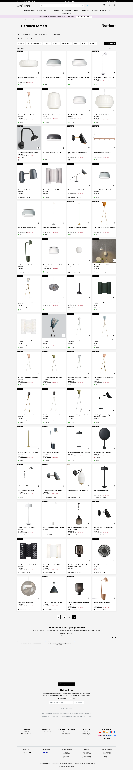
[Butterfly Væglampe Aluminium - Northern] (54, 181)
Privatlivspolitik (66, 756)
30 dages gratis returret (86, 733)
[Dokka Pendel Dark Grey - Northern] (54, 593)
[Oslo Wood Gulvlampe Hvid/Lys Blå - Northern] (104, 331)
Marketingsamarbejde (86, 757)
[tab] (21, 43)
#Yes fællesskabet (86, 752)
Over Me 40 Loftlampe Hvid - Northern (78, 77)
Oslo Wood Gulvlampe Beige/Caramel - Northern (104, 228)
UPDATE (84, 16)
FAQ (26, 734)
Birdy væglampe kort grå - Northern (53, 490)
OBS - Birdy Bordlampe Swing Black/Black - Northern (102, 415)
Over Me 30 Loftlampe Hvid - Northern (78, 114)
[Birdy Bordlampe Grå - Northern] (79, 181)
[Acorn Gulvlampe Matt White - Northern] (29, 519)
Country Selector (66, 757)
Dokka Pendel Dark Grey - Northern (52, 602)
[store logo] (24, 5)
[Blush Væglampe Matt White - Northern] (104, 256)
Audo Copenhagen (107, 752)
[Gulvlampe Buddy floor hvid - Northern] (54, 519)
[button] (38, 73)
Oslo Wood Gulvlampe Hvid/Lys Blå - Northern (104, 340)
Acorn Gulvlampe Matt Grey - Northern (79, 452)
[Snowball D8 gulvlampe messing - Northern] (79, 219)
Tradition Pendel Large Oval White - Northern (27, 78)
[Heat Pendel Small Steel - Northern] (54, 294)
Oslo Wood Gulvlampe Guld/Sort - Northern (27, 415)
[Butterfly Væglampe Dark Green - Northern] (104, 294)
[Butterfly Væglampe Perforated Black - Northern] (29, 556)
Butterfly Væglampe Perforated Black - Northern (28, 565)
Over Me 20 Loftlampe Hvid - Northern (53, 265)
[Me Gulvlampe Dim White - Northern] (104, 69)
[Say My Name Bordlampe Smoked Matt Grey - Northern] (79, 593)
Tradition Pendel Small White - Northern (102, 115)
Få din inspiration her (66, 684)
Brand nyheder (87, 754)
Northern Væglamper (42, 34)
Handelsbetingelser (66, 754)
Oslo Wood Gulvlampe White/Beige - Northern (28, 378)
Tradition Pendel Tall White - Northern (53, 114)
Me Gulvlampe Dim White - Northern (104, 77)
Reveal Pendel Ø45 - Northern (26, 602)
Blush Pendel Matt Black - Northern (78, 302)
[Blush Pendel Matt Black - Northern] (79, 294)
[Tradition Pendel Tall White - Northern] (54, 106)
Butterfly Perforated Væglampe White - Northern (28, 340)
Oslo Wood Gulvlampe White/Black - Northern (53, 415)
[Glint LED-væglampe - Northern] (104, 556)
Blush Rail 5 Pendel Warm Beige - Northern (103, 153)
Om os (66, 752)
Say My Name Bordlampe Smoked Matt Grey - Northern (79, 603)
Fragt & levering (66, 731)
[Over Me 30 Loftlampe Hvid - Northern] (79, 106)
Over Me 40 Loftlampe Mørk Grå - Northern (52, 153)
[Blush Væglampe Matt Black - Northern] (29, 144)
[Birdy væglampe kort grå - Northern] (54, 481)
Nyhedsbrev (86, 731)
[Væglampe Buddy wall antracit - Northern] (29, 181)
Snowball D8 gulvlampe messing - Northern (77, 228)
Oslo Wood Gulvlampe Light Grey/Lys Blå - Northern (78, 378)
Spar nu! (73, 16)
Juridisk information (66, 753)
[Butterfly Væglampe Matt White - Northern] (54, 556)
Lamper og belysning (21, 19)
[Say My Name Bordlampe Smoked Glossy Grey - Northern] (79, 556)
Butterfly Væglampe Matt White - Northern (52, 565)
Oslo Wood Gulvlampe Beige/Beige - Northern (27, 115)
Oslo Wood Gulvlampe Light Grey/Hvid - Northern (78, 340)
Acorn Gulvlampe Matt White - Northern (26, 528)
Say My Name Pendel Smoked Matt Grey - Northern (77, 528)
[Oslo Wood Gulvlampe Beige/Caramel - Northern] (104, 219)
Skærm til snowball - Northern (76, 265)
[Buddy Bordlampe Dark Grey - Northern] (54, 444)
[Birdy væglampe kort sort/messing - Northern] (79, 144)
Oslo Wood (56, 34)
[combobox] (62, 5)
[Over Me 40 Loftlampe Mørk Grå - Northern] (54, 144)
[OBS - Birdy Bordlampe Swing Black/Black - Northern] (104, 406)
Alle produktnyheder (107, 757)
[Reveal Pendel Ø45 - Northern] (29, 593)
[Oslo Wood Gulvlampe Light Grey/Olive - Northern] (79, 406)
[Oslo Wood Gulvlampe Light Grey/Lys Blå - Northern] (79, 369)
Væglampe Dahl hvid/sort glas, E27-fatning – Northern (78, 491)
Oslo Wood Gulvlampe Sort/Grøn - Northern (52, 340)
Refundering (66, 734)
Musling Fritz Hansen (107, 753)
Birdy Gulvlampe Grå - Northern (26, 490)
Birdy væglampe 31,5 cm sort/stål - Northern (103, 528)
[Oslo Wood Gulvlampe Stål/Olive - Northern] (54, 369)
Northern (31, 19)
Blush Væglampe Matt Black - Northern (28, 152)
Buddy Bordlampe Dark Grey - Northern (51, 453)
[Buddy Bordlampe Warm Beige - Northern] (104, 593)
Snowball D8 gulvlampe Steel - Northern (51, 228)
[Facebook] (21, 752)
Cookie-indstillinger (87, 753)
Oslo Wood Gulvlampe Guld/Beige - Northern (103, 378)
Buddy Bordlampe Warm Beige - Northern (102, 603)
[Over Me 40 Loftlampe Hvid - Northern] (79, 69)
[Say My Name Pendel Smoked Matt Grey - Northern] (79, 519)
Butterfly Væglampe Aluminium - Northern (52, 190)
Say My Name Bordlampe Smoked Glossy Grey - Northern (77, 565)
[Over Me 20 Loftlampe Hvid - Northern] (54, 256)
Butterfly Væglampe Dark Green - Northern (103, 302)
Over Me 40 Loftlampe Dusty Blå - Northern (52, 78)
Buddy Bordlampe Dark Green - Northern (26, 265)
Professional (66, 13)
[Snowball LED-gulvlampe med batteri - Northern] (29, 444)
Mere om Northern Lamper (33, 38)
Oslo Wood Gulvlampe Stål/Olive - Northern (52, 378)
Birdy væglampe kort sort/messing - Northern (78, 153)
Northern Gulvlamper (25, 34)
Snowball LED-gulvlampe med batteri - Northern (28, 453)
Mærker (27, 19)
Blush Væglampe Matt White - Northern (102, 265)
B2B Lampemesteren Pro (87, 756)
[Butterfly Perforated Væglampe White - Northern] (29, 331)
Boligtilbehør (107, 756)
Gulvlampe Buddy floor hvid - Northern (53, 527)
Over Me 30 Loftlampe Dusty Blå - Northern (27, 228)
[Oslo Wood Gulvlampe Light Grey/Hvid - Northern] (79, 331)
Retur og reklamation (66, 733)
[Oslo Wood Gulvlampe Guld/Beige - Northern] (104, 369)
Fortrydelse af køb (66, 736)
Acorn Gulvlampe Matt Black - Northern (102, 491)
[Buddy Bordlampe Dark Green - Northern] (29, 256)
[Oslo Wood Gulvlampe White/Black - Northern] (54, 406)
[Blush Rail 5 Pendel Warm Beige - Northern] (104, 144)
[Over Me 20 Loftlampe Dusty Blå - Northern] (104, 181)
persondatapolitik (72, 717)
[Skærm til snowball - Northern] (79, 256)
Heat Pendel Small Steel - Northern (52, 302)
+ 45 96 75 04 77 (26, 731)
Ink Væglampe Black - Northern (102, 452)
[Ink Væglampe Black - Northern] (104, 444)
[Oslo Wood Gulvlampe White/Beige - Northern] (29, 369)
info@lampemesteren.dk (26, 733)
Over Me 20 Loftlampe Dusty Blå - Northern (103, 190)
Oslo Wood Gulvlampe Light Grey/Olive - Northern (79, 415)
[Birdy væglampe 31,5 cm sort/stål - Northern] (104, 519)
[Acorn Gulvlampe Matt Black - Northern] (104, 481)
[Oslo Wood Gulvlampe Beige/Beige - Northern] (29, 106)
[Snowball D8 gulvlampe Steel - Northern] (54, 219)
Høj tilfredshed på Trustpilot (28, 1)
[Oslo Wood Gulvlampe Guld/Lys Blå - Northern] (29, 294)
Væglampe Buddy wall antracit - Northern (26, 190)
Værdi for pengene (107, 754)
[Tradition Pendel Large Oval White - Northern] (29, 69)
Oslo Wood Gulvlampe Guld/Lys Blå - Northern (28, 302)
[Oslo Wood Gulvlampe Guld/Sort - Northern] (29, 406)
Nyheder (95, 10)
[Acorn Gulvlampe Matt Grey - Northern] (79, 444)
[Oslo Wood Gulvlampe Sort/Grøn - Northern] (54, 331)
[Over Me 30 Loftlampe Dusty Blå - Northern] (29, 219)
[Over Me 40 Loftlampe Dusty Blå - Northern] (54, 69)
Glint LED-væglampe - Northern (102, 564)
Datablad (22, 157)
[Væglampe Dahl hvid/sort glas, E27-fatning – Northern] (79, 481)
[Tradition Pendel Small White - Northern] (104, 106)
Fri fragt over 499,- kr (87, 734)
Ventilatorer (55, 10)
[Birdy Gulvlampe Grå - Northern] (29, 481)
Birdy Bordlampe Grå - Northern (77, 190)
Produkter (20, 38)
